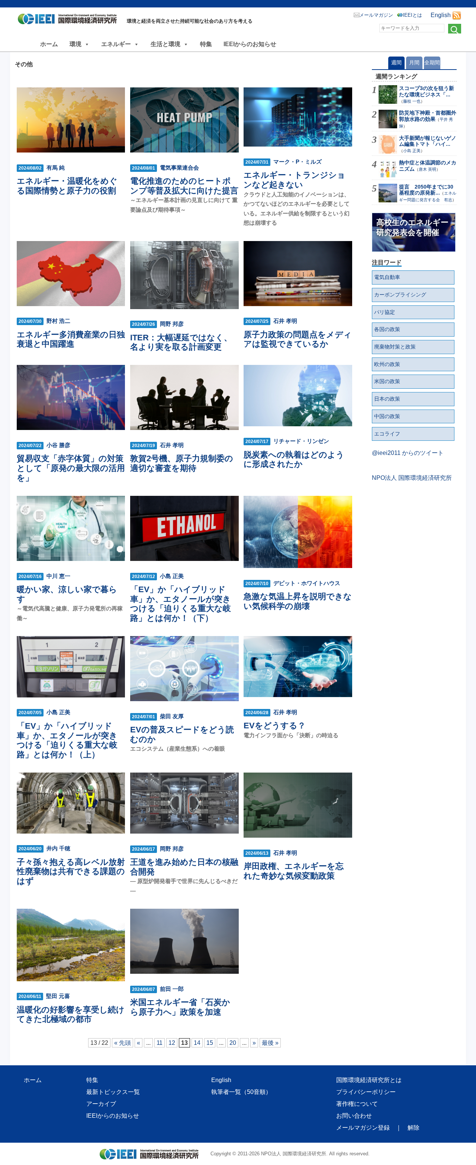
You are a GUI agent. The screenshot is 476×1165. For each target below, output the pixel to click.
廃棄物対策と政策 (395, 347)
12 (171, 1043)
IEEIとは (412, 15)
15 (209, 1043)
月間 (414, 62)
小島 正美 (412, 150)
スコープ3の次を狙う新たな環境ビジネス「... (426, 91)
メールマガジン (376, 15)
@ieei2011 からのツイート (408, 453)
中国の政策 (387, 416)
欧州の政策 (387, 364)
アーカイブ (101, 1104)
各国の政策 (387, 329)
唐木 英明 (427, 169)
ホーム (49, 44)
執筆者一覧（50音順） (241, 1092)
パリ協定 (384, 312)
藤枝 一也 (412, 101)
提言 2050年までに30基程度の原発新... (426, 190)
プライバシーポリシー (366, 1092)
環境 (75, 44)
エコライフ (387, 434)
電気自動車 (387, 277)
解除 (413, 1127)
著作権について (357, 1104)
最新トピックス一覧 (113, 1092)
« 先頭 (122, 1043)
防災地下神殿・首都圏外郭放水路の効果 (427, 116)
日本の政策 (387, 399)
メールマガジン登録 (363, 1127)
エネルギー (116, 44)
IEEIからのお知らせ (249, 44)
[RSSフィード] (456, 15)
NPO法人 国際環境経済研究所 (412, 478)
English (441, 15)
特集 (206, 44)
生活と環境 (165, 44)
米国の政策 (387, 381)
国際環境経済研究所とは (369, 1080)
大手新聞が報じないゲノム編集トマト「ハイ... (427, 141)
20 (232, 1043)
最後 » (270, 1043)
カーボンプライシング (400, 295)
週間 (396, 62)
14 (197, 1043)
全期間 (432, 62)
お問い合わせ (354, 1116)
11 (160, 1043)
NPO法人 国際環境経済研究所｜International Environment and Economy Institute (69, 20)
